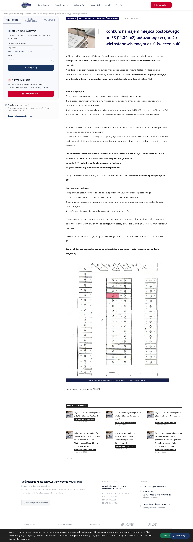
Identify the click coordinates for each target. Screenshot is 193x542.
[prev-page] (67, 458)
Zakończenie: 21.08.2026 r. (125, 446)
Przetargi (19, 14)
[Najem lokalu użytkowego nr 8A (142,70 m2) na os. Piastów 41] (69, 414)
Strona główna (9, 14)
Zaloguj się (32, 68)
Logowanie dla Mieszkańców (127, 524)
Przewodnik (95, 5)
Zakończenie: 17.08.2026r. (165, 450)
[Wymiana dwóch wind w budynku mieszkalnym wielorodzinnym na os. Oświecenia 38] (109, 435)
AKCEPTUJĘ (169, 535)
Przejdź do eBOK (32, 94)
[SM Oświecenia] (28, 5)
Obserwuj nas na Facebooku (37, 502)
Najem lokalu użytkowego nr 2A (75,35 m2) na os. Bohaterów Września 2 (128, 415)
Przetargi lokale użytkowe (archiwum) (98, 18)
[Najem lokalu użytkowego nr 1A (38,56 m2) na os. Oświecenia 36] (150, 414)
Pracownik (49, 20)
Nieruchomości (61, 5)
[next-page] (71, 458)
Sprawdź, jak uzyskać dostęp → (21, 116)
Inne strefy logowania (153, 524)
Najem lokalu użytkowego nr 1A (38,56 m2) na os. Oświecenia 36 (168, 415)
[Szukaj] (121, 5)
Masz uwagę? (181, 536)
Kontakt (107, 5)
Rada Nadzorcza (31, 20)
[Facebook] (115, 5)
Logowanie (161, 5)
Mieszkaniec (12, 20)
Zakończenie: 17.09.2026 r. (84, 419)
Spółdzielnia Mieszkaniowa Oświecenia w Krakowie (51, 481)
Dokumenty (79, 5)
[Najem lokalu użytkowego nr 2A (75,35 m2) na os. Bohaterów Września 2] (109, 414)
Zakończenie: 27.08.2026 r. (85, 450)
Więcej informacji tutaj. (19, 539)
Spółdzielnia (43, 5)
